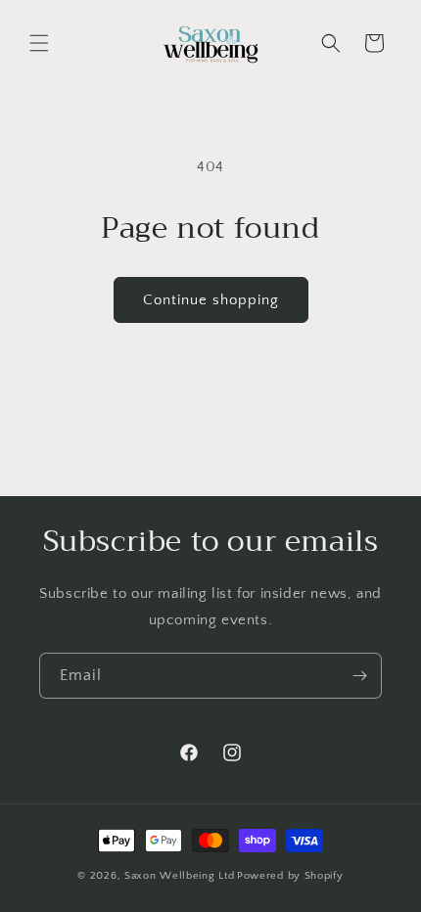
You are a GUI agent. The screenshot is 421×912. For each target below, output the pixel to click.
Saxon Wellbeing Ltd (179, 876)
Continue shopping (211, 300)
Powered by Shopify (290, 876)
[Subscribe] (359, 676)
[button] (39, 43)
